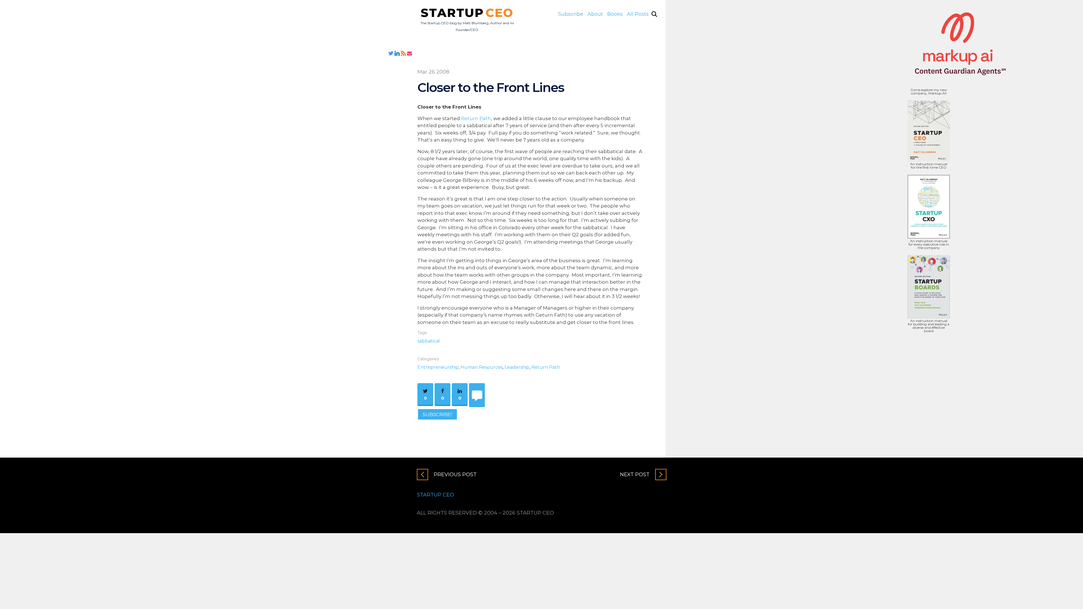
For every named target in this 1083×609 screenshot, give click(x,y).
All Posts (638, 14)
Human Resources (482, 367)
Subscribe (570, 14)
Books (615, 14)
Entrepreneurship (438, 367)
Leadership (517, 367)
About (595, 14)
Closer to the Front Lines (490, 87)
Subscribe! (437, 414)
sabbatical (428, 341)
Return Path (476, 118)
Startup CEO (435, 495)
